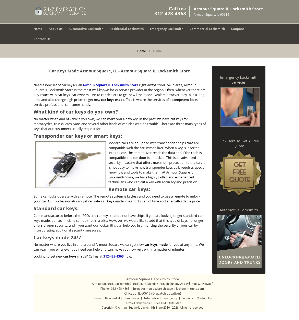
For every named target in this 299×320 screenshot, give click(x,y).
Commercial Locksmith (207, 29)
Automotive (151, 298)
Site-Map (175, 303)
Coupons (237, 29)
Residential (112, 298)
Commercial (132, 298)
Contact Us (42, 39)
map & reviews (201, 283)
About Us (55, 29)
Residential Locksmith (127, 29)
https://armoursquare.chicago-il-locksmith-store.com (168, 288)
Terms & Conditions (137, 303)
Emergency (170, 298)
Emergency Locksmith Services (239, 80)
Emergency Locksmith (166, 29)
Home (38, 29)
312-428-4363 (170, 13)
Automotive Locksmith (86, 29)
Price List (160, 303)
